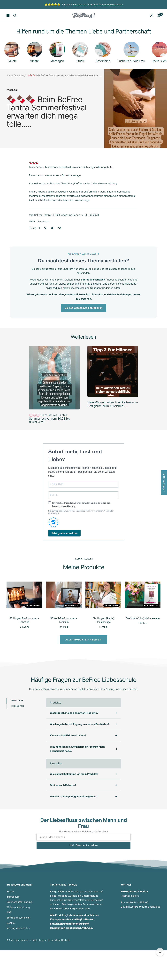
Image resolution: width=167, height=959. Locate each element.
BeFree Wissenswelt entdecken (83, 307)
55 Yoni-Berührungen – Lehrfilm (63, 620)
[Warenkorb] (158, 15)
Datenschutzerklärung (19, 901)
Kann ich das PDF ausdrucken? (68, 735)
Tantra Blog (19, 75)
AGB (9, 912)
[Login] (151, 15)
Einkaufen (17, 706)
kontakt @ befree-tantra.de (144, 906)
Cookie (11, 922)
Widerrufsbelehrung (18, 907)
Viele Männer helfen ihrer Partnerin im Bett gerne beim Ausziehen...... (112, 404)
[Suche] (14, 15)
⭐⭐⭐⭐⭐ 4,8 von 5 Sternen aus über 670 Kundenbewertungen (84, 4)
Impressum (13, 896)
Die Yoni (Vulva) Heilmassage (143, 618)
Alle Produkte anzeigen (83, 639)
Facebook (12, 90)
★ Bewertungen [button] (164, 482)
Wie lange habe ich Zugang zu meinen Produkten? (79, 724)
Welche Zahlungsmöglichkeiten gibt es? (74, 796)
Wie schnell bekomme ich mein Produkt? (74, 773)
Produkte (17, 700)
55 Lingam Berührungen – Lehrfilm (24, 620)
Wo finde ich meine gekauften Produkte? (74, 712)
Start (9, 75)
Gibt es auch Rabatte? (63, 785)
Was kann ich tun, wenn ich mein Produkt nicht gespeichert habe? (77, 748)
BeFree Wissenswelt (18, 917)
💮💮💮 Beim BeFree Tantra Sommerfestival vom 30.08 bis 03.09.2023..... (49, 418)
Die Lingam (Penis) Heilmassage (103, 620)
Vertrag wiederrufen (18, 928)
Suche (10, 891)
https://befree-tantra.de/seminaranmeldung (92, 183)
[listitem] (39, 228)
